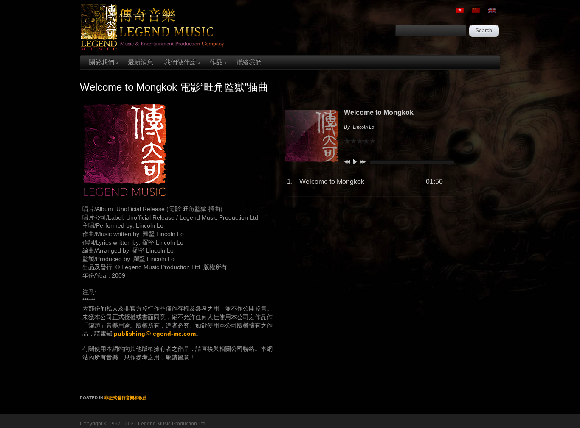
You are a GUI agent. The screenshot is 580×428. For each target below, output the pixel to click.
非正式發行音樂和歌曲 (125, 397)
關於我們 (101, 62)
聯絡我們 (249, 62)
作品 (216, 62)
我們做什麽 (180, 62)
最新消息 (140, 62)
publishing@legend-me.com (155, 333)
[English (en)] (492, 10)
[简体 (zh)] (476, 10)
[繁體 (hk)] (460, 10)
